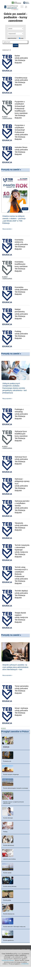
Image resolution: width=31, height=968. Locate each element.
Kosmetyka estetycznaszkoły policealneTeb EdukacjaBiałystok (21, 244)
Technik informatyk (8, 818)
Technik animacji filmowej (9, 886)
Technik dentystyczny (8, 914)
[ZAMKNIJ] (24, 964)
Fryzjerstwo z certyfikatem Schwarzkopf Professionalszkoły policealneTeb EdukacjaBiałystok (21, 132)
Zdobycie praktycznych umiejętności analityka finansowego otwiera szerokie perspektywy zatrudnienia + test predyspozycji (14, 388)
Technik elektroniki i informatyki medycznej (14, 926)
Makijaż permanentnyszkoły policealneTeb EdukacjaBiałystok (21, 314)
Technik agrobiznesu (8, 940)
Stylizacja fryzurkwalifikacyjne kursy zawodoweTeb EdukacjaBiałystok (21, 436)
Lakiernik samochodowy (9, 859)
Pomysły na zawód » (11, 169)
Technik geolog (7, 900)
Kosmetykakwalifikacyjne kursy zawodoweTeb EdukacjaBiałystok (21, 266)
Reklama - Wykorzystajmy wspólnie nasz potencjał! (10, 949)
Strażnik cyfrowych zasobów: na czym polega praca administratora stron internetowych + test (15, 667)
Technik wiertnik (7, 872)
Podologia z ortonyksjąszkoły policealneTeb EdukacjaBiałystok (21, 414)
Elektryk (6, 747)
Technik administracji (8, 845)
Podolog (5, 831)
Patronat (28, 949)
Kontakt (23, 949)
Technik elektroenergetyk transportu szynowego (15, 788)
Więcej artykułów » (7, 229)
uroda (21, 38)
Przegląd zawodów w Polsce (15, 731)
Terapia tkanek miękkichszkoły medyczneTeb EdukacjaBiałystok (21, 617)
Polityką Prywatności (8, 960)
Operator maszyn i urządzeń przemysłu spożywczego (13, 802)
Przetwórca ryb (7, 761)
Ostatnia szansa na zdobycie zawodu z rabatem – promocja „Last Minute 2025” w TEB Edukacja (13, 219)
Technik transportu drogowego (11, 774)
